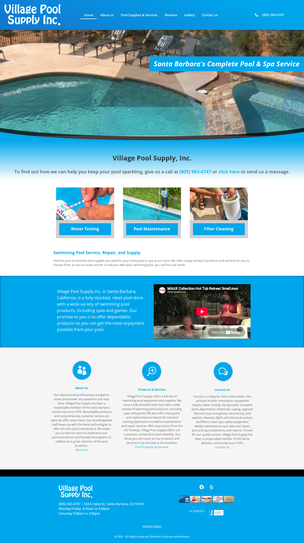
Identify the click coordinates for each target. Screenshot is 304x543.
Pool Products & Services (152, 447)
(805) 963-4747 (195, 171)
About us (107, 15)
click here (229, 171)
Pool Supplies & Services (139, 15)
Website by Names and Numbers (170, 536)
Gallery (189, 15)
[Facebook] (201, 487)
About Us (81, 450)
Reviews (171, 15)
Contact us (210, 15)
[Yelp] (211, 487)
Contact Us (222, 447)
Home (88, 15)
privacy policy (152, 526)
